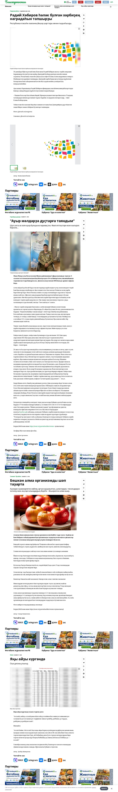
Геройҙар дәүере (15, 217)
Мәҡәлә (8, 6)
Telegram (89, 2)
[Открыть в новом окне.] (18, 184)
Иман (11, 655)
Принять (104, 788)
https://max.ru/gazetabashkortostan (42, 426)
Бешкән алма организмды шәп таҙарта (64, 6)
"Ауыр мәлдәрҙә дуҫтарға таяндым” (39, 6)
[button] (78, 144)
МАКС (105, 2)
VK (74, 2)
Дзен (98, 2)
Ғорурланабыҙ (14, 11)
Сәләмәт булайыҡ (15, 476)
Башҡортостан (15, 1)
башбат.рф (23, 412)
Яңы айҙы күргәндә (87, 6)
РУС (81, 2)
